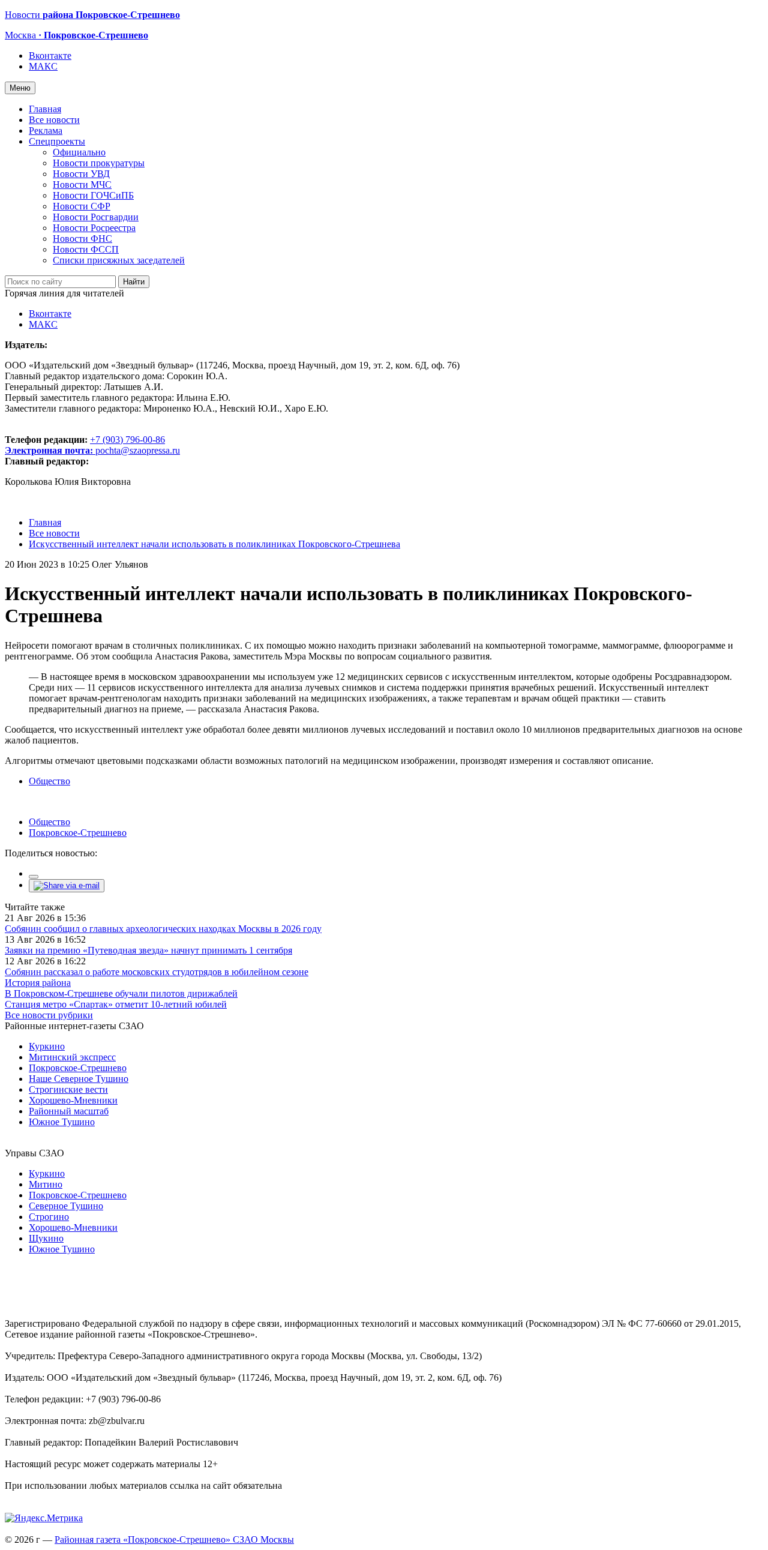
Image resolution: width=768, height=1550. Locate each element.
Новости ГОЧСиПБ (93, 195)
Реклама (45, 130)
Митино (45, 1184)
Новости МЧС (82, 184)
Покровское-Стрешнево (78, 833)
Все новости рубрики (49, 1015)
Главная (45, 109)
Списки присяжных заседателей (119, 260)
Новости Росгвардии (96, 217)
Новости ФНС (82, 238)
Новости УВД (81, 174)
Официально (79, 152)
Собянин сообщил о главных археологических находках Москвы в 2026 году (163, 929)
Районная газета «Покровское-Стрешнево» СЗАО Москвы (174, 1539)
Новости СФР (81, 206)
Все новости (54, 120)
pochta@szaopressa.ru (137, 450)
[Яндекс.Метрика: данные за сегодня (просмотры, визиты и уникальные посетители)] (44, 1518)
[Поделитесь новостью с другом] (67, 885)
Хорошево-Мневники (73, 1100)
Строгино (49, 1217)
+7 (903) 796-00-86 (85, 444)
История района (38, 983)
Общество (49, 781)
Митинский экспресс (72, 1057)
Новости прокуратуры (99, 163)
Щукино (46, 1238)
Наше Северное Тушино (78, 1079)
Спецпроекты (57, 141)
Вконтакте (50, 55)
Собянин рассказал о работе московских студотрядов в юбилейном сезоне (156, 972)
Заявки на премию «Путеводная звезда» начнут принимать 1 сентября (148, 950)
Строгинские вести (68, 1089)
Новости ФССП (86, 249)
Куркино (47, 1046)
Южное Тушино (62, 1122)
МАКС (43, 66)
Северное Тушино (66, 1206)
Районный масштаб (69, 1111)
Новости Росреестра (94, 228)
